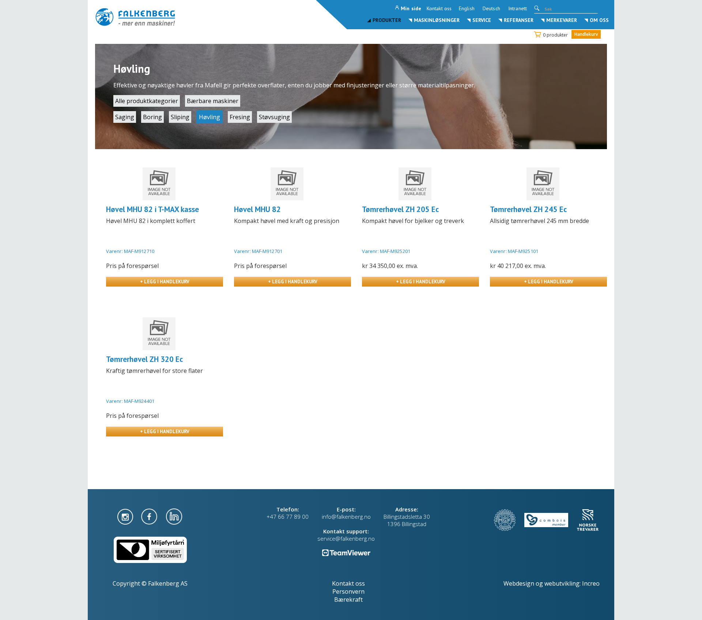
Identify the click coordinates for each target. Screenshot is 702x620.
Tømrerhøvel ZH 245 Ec (528, 209)
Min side (411, 8)
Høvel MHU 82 (257, 209)
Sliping (180, 117)
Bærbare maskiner (212, 101)
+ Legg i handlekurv (164, 282)
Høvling (209, 117)
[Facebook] (149, 516)
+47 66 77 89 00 (288, 516)
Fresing (240, 117)
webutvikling (562, 583)
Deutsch (491, 8)
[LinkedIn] (174, 516)
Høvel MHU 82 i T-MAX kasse (152, 209)
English (467, 8)
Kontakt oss (439, 8)
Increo (591, 583)
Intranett (517, 8)
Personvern (348, 591)
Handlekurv (586, 34)
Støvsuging (274, 117)
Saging (124, 117)
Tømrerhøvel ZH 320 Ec (144, 359)
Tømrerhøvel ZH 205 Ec (400, 209)
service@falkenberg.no (346, 538)
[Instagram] (126, 516)
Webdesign (518, 583)
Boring (152, 117)
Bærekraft (348, 600)
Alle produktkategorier (146, 101)
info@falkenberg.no (346, 516)
